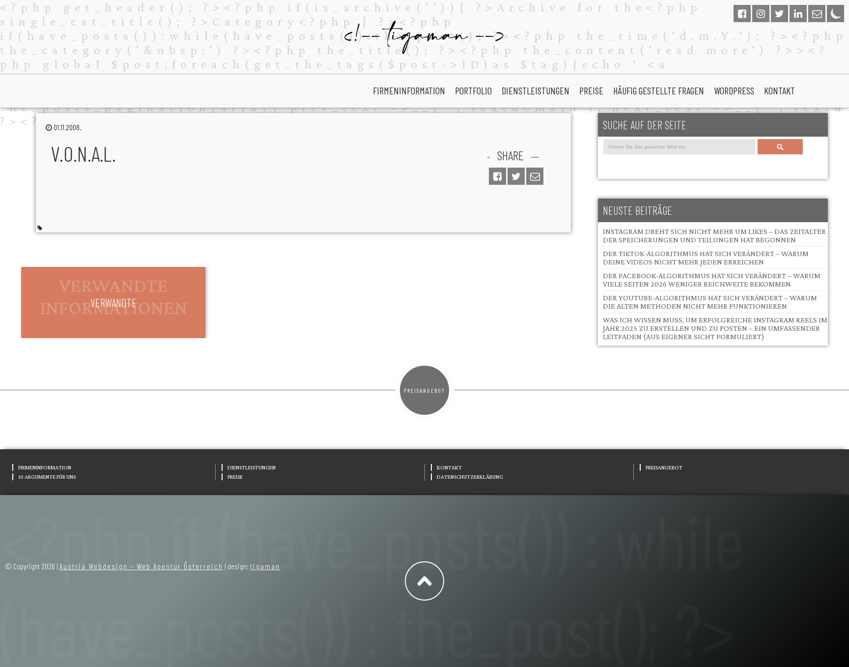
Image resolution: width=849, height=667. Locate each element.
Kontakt (779, 90)
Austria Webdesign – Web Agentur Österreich (141, 566)
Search (780, 146)
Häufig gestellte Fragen (658, 90)
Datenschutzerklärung (470, 476)
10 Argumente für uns (47, 476)
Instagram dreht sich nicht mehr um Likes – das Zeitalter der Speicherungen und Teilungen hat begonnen (714, 235)
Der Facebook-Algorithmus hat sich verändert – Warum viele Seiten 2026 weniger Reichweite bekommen (712, 279)
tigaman (265, 566)
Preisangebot (424, 390)
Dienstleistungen (535, 90)
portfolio (473, 90)
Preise (591, 90)
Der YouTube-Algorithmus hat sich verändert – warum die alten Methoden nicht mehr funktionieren (710, 301)
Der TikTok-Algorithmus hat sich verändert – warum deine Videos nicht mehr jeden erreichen (706, 257)
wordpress (734, 90)
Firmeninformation (409, 90)
